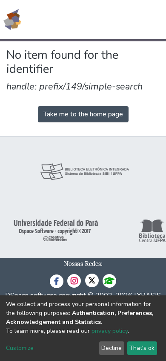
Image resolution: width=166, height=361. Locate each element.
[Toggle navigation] (154, 19)
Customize (20, 348)
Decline (111, 348)
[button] (110, 19)
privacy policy (110, 331)
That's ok (142, 348)
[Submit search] (97, 19)
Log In (127, 19)
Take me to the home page (83, 114)
